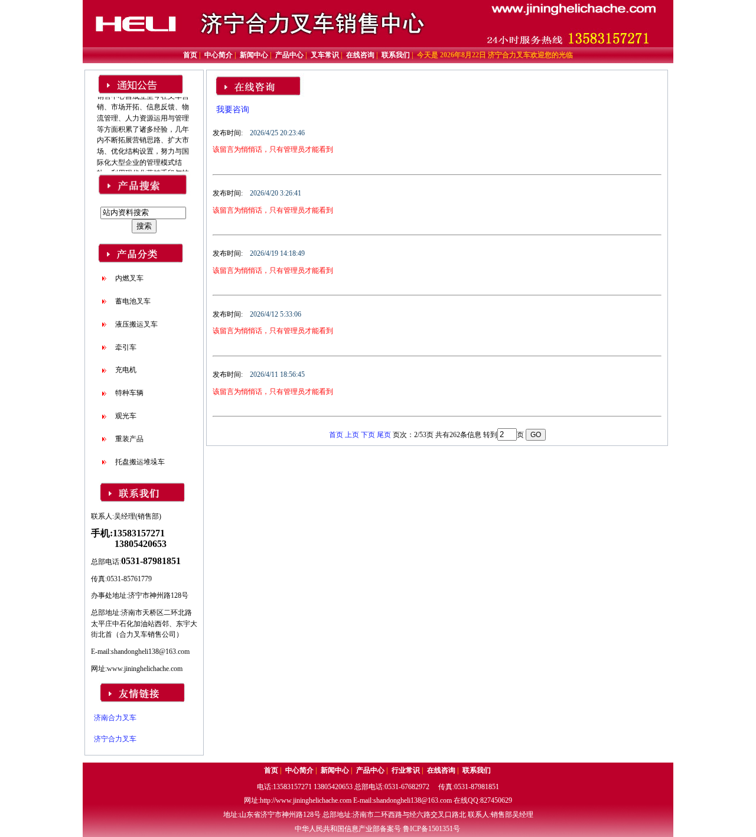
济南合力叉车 (115, 718)
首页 (336, 435)
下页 (368, 435)
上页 (352, 435)
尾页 (384, 435)
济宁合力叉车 (115, 739)
